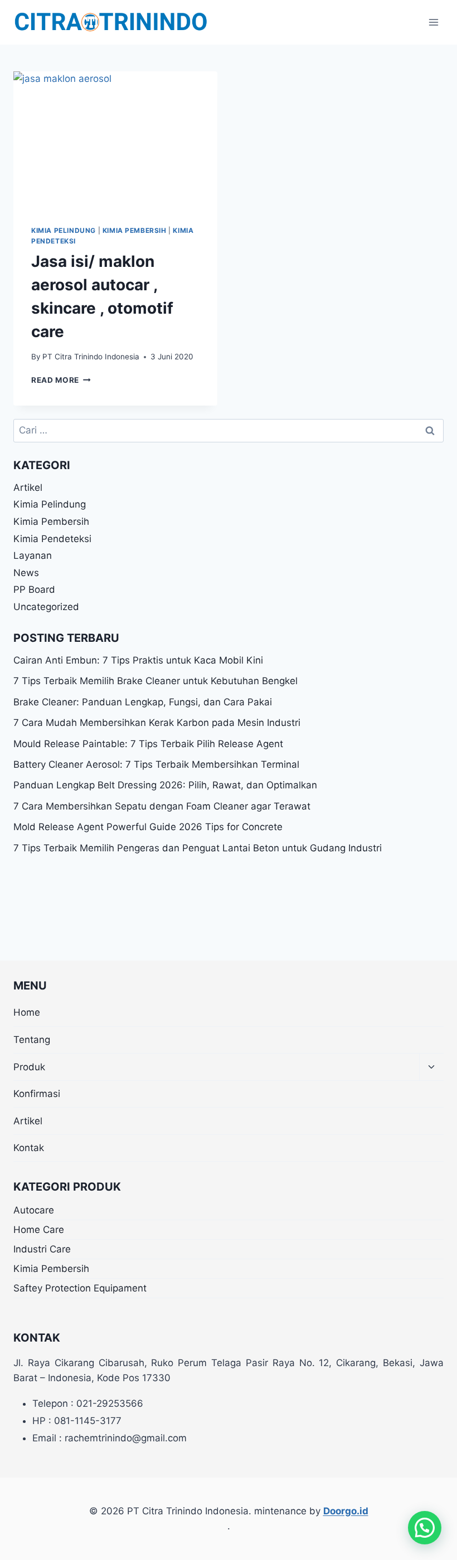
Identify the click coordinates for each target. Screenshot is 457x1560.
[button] (424, 1527)
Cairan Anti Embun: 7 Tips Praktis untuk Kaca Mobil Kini (138, 660)
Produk (29, 1066)
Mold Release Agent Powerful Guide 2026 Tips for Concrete (148, 826)
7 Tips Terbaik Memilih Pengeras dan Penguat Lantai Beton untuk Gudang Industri (197, 848)
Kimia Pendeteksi (52, 538)
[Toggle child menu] (431, 1067)
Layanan (32, 555)
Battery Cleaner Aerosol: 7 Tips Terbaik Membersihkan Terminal (156, 764)
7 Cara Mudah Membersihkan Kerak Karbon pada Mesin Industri (156, 722)
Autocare (33, 1210)
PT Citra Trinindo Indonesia (90, 356)
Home (26, 1012)
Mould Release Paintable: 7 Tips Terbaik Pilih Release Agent (148, 743)
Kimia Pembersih (135, 230)
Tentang (31, 1039)
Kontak (28, 1147)
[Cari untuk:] (228, 430)
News (26, 572)
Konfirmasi (36, 1093)
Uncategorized (46, 606)
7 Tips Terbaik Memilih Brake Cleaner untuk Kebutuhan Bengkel (155, 680)
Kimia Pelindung (63, 230)
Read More (61, 380)
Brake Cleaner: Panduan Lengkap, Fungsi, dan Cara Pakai (142, 702)
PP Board (34, 589)
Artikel (27, 487)
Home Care (38, 1229)
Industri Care (42, 1249)
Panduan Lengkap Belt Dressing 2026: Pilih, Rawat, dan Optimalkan (165, 785)
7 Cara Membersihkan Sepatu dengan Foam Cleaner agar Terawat (161, 806)
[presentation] (115, 139)
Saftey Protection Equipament (80, 1288)
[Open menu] (433, 22)
